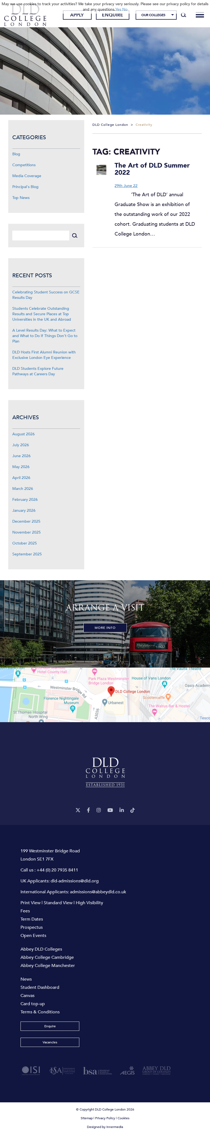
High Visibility (89, 903)
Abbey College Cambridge (47, 957)
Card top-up (33, 1004)
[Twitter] (78, 810)
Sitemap (87, 1118)
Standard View (58, 903)
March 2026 (22, 488)
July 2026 (20, 445)
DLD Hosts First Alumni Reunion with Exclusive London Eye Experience (44, 355)
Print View (30, 903)
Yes (118, 9)
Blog (16, 154)
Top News (21, 197)
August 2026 (23, 434)
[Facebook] (88, 810)
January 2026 (24, 510)
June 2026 (21, 456)
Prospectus (32, 927)
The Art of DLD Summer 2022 (152, 169)
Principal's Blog (25, 186)
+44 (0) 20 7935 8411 (57, 870)
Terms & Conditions (40, 1012)
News (26, 979)
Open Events (33, 936)
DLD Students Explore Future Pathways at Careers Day (37, 371)
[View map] (105, 695)
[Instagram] (99, 810)
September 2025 (27, 554)
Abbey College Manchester (48, 966)
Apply (77, 15)
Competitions (24, 165)
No (124, 9)
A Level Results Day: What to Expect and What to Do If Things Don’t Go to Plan (44, 336)
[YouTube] (110, 810)
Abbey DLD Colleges (41, 949)
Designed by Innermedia (105, 1127)
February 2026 (25, 499)
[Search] (183, 15)
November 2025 (26, 532)
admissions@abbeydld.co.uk (98, 892)
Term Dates (32, 919)
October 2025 (24, 543)
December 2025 (26, 521)
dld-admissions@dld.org (75, 881)
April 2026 (21, 477)
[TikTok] (133, 810)
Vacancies (50, 1042)
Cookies (123, 1118)
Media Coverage (26, 175)
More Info (105, 628)
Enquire (112, 15)
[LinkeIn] (122, 810)
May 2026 (21, 466)
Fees (25, 911)
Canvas (27, 996)
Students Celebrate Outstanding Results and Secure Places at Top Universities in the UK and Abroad (41, 314)
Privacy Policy (105, 1118)
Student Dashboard (40, 987)
